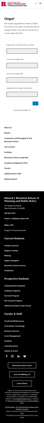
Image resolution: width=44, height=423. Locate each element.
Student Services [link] (11, 245)
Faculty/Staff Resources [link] (14, 321)
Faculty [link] (7, 168)
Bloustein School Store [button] (22, 365)
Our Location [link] (9, 147)
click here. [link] (19, 33)
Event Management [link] (12, 336)
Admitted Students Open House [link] (17, 305)
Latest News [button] (22, 383)
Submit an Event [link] (11, 351)
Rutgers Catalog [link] (11, 250)
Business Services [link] (11, 331)
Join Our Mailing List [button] (22, 374)
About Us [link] (8, 127)
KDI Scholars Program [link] (13, 300)
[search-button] (36, 3)
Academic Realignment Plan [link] (16, 163)
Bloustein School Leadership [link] (16, 157)
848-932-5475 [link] (9, 213)
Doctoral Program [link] (11, 295)
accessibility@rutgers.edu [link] (21, 399)
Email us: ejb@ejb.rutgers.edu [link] (16, 218)
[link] (14, 4)
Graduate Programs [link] (12, 290)
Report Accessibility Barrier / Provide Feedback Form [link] (23, 402)
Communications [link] (11, 346)
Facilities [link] (8, 152)
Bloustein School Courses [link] (15, 265)
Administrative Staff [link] (12, 173)
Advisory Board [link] (10, 179)
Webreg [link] (7, 255)
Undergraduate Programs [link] (14, 286)
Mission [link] (7, 133)
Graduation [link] (9, 270)
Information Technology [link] (14, 326)
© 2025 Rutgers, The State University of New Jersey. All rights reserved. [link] (22, 408)
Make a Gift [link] (8, 225)
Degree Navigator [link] (11, 260)
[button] (40, 4)
